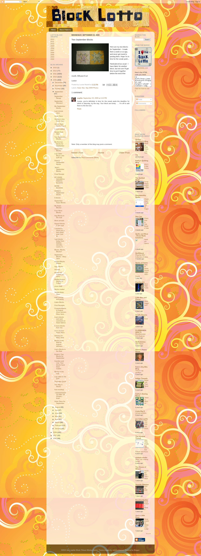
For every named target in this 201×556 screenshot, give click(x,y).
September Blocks (58, 150)
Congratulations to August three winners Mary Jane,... (60, 311)
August (57, 407)
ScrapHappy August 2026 (146, 184)
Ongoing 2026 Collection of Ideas (141, 256)
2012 (52, 39)
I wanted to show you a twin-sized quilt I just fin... (59, 232)
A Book (146, 318)
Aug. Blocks (58, 266)
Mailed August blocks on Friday (59, 281)
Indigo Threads (141, 378)
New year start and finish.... (146, 425)
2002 (52, 59)
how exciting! (59, 389)
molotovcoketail (118, 550)
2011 (52, 41)
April (57, 419)
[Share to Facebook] (114, 85)
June (57, 413)
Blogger (136, 550)
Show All (148, 533)
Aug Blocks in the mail (59, 216)
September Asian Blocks (59, 202)
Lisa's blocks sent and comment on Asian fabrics (60, 320)
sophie (80, 98)
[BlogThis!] (110, 85)
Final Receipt (59, 174)
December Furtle (146, 286)
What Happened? (146, 303)
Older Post (124, 152)
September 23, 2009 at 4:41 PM (95, 98)
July (56, 410)
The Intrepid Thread (140, 437)
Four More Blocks (58, 211)
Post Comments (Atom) (90, 157)
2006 (52, 53)
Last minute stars (58, 112)
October (58, 89)
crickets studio (141, 457)
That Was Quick (60, 381)
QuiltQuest (139, 253)
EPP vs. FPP (145, 488)
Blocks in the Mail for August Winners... (59, 343)
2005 (52, 55)
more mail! (58, 286)
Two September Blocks (60, 138)
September (59, 92)
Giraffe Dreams (141, 315)
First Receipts (59, 305)
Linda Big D (140, 411)
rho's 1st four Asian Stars (59, 331)
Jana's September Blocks (59, 169)
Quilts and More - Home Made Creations (141, 236)
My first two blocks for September (59, 144)
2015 (55, 68)
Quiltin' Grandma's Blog (141, 140)
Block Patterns (65, 30)
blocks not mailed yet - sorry (59, 274)
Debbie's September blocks (59, 193)
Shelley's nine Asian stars (59, 120)
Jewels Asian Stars (59, 293)
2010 (52, 44)
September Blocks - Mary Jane (60, 256)
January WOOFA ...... (146, 401)
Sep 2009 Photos (92, 88)
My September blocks (59, 107)
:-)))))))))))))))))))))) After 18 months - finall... (60, 395)
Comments (142, 103)
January (58, 428)
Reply (79, 109)
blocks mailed (59, 289)
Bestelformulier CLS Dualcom (140, 335)
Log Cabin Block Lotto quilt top (59, 155)
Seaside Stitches (142, 484)
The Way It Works (58, 385)
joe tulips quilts (141, 419)
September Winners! (58, 102)
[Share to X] (112, 85)
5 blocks (57, 198)
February (58, 425)
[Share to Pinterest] (116, 85)
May (57, 416)
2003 (52, 57)
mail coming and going (59, 298)
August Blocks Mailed (59, 262)
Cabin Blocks (59, 302)
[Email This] (107, 85)
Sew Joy (138, 216)
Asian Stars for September (59, 402)
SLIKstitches (140, 342)
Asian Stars (58, 116)
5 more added (59, 129)
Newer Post (77, 152)
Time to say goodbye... (139, 371)
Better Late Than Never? (146, 384)
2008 (52, 48)
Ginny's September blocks (59, 162)
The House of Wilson (140, 468)
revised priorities (140, 413)
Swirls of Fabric (141, 263)
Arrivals (57, 269)
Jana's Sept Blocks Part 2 (60, 125)
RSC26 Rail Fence (146, 166)
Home (53, 30)
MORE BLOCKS (58, 187)
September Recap (58, 97)
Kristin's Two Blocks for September (59, 356)
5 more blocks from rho (59, 327)
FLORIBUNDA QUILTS (140, 331)
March (57, 422)
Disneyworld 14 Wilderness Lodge (146, 524)
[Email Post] (103, 84)
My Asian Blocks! (57, 207)
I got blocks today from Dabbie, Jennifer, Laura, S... (59, 243)
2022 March (139, 344)
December (59, 82)
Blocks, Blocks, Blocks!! (59, 251)
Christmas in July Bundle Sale (146, 223)
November (59, 86)
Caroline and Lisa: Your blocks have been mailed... (59, 365)
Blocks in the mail (59, 372)
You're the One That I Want (146, 474)
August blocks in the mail (59, 224)
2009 (52, 46)
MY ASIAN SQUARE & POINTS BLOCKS (59, 180)
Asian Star (81, 88)
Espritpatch (140, 282)
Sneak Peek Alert (58, 133)
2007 (52, 50)
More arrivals (59, 220)
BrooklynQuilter (141, 500)
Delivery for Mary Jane (59, 336)
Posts (140, 99)
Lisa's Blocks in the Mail (60, 350)
